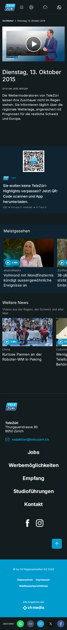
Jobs (33, 452)
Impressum (43, 579)
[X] (50, 623)
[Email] (40, 623)
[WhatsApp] (20, 623)
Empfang (33, 478)
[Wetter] (45, 7)
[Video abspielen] (33, 44)
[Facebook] (60, 623)
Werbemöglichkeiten (34, 465)
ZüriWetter (8, 20)
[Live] (31, 7)
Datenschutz (25, 579)
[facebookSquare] (28, 523)
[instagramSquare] (40, 523)
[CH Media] (33, 607)
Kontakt (33, 504)
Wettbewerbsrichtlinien (33, 585)
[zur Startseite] (10, 7)
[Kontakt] (59, 7)
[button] (30, 623)
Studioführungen (33, 491)
